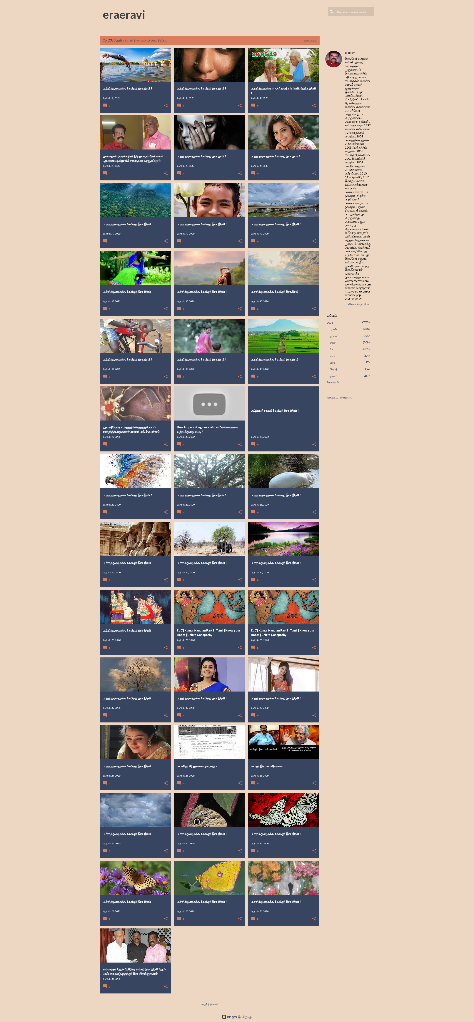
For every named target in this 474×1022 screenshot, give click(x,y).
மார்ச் (332, 362)
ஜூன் (333, 342)
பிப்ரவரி (333, 369)
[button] (166, 105)
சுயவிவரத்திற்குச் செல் (357, 303)
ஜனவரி (334, 376)
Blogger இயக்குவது (239, 1016)
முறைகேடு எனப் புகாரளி (339, 397)
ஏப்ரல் (332, 356)
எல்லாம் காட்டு (310, 40)
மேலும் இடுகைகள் (209, 1004)
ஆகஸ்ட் (334, 329)
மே (331, 349)
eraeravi (124, 14)
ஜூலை (333, 336)
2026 (330, 322)
